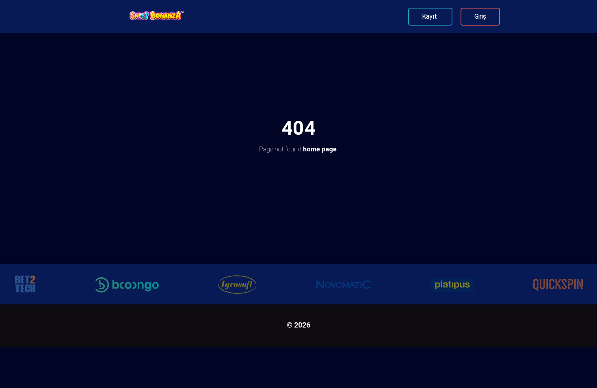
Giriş (480, 16)
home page (320, 149)
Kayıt (430, 16)
